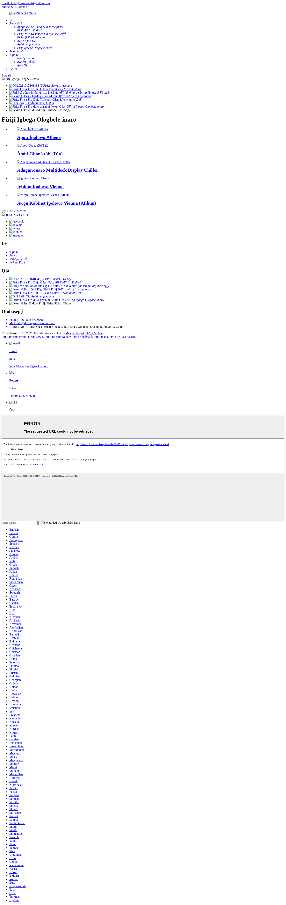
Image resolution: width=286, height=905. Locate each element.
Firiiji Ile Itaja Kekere (58, 336)
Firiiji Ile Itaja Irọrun (14, 336)
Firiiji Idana (101, 336)
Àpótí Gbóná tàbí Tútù (40, 153)
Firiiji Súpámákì (82, 336)
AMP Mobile (94, 333)
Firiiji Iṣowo (35, 336)
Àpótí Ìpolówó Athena (39, 137)
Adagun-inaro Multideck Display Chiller (57, 170)
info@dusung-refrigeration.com (28, 366)
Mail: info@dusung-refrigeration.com (32, 323)
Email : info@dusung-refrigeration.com (26, 3)
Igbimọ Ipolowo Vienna (40, 186)
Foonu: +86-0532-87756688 (26, 319)
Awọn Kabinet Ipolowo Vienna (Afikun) (56, 203)
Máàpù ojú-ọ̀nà (74, 333)
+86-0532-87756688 (14, 6)
